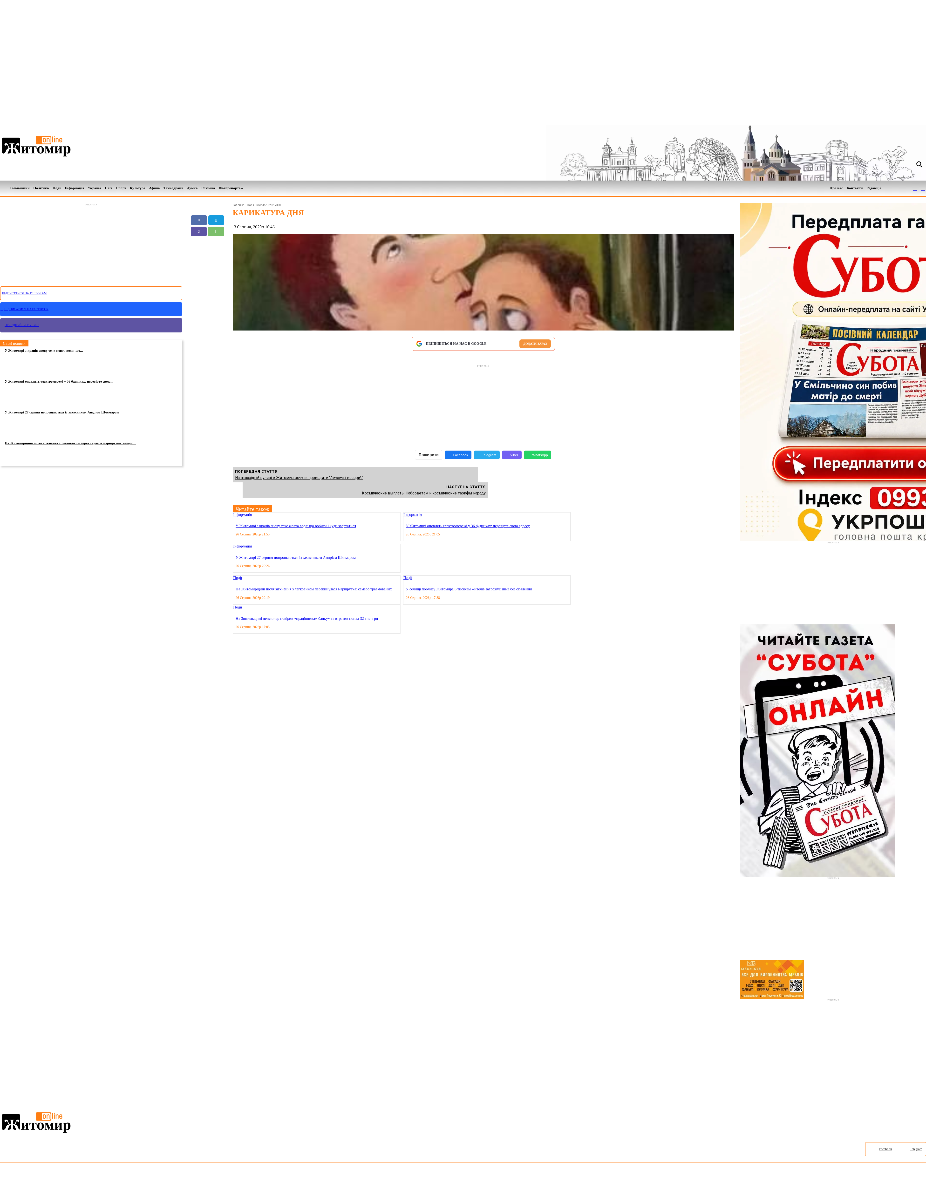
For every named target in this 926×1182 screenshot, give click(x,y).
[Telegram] (923, 188)
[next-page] (578, 515)
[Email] (199, 243)
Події (250, 205)
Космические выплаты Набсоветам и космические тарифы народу (424, 493)
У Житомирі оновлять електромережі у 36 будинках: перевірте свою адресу (468, 526)
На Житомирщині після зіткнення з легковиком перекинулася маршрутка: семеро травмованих (314, 589)
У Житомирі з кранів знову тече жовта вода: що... (44, 350)
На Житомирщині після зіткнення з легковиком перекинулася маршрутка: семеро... (70, 443)
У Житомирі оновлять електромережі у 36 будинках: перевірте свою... (59, 381)
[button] (919, 164)
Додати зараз (535, 343)
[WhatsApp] (216, 231)
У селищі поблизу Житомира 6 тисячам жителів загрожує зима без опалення (469, 589)
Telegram (489, 455)
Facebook (460, 455)
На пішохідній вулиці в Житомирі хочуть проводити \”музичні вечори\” (299, 477)
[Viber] (199, 231)
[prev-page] (574, 515)
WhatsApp (540, 455)
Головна (239, 205)
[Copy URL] (216, 243)
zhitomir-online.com (206, 1173)
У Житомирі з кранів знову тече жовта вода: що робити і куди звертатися (296, 526)
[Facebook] (915, 188)
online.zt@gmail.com (265, 1173)
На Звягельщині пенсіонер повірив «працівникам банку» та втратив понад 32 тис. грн (307, 618)
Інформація (242, 515)
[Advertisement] (91, 242)
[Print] (207, 254)
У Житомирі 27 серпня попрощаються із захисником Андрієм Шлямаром (62, 412)
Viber (514, 455)
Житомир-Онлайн (39, 1173)
